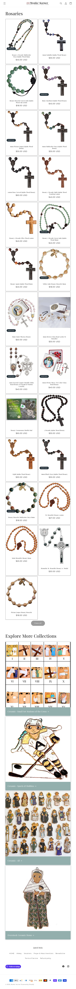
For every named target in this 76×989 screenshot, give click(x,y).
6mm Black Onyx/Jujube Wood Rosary (54, 474)
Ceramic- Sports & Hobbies (21, 786)
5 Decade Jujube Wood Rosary (54, 430)
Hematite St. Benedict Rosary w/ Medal (54, 568)
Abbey (19, 953)
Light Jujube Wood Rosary (21, 474)
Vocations (27, 953)
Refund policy (45, 958)
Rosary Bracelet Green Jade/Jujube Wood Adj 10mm (21, 102)
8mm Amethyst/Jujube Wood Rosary (54, 101)
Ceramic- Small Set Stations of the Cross (27, 711)
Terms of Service (31, 958)
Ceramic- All (14, 860)
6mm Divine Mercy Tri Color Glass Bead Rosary (54, 384)
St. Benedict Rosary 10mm (54, 515)
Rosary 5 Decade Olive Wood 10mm (21, 238)
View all (38, 623)
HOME (11, 953)
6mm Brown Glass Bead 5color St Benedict (54, 338)
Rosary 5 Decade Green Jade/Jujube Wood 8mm (54, 239)
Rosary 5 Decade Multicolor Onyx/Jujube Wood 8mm (21, 56)
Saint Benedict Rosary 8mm (21, 558)
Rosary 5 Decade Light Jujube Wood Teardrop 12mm (54, 193)
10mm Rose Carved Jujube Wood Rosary (21, 192)
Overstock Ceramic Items (20, 935)
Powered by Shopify (27, 984)
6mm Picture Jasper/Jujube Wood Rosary (21, 147)
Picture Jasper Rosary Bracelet (21, 612)
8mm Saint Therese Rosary (21, 337)
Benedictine (60, 953)
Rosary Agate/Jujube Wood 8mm (21, 284)
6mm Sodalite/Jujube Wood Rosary (54, 55)
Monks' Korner (15, 984)
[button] (4, 3)
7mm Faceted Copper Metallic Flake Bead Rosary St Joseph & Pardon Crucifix (21, 384)
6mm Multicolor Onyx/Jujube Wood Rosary (54, 147)
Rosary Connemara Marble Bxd (21, 430)
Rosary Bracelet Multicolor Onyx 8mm (21, 517)
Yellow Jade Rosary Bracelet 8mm (54, 284)
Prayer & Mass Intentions (43, 953)
